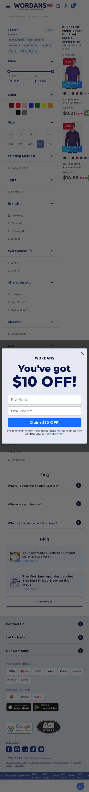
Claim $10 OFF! (45, 422)
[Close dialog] (82, 353)
